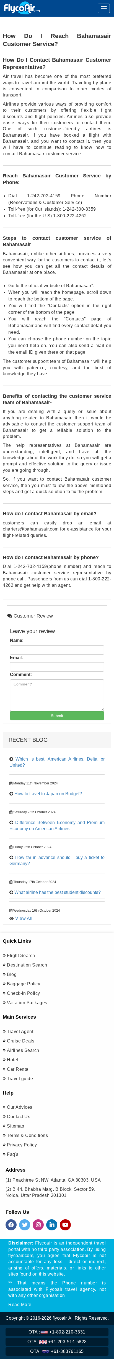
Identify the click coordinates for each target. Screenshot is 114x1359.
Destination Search (27, 965)
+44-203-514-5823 (57, 1341)
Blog (12, 974)
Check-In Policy (23, 993)
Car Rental (18, 1069)
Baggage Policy (23, 983)
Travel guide (20, 1078)
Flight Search (21, 955)
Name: (17, 640)
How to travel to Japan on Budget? (48, 793)
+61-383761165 (57, 1351)
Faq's (13, 1154)
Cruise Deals (20, 1041)
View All (23, 918)
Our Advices (19, 1107)
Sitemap (15, 1126)
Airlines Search (23, 1050)
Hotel (12, 1059)
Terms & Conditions (27, 1135)
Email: (16, 657)
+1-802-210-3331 (57, 1332)
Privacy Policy (22, 1145)
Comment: (21, 674)
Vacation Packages (27, 1002)
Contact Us (18, 1116)
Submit (57, 715)
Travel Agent (20, 1031)
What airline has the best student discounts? (57, 892)
